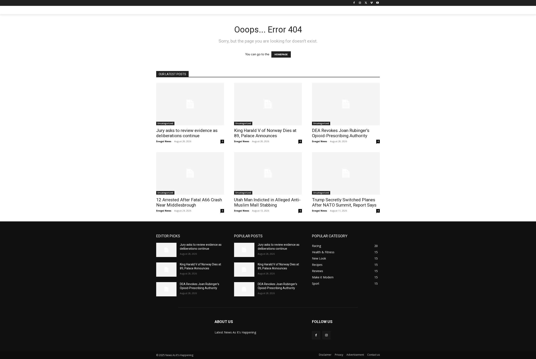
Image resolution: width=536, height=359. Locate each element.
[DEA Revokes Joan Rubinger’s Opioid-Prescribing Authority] (346, 104)
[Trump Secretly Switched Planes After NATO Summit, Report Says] (346, 173)
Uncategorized (165, 123)
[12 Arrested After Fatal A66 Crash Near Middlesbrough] (190, 173)
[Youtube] (377, 3)
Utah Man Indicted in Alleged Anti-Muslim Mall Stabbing (267, 202)
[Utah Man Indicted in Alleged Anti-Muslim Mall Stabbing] (268, 173)
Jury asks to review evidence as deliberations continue (187, 133)
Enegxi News (163, 141)
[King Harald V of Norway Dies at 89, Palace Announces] (268, 104)
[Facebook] (354, 3)
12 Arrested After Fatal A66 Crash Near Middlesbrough (189, 202)
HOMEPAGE (281, 54)
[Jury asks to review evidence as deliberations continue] (190, 104)
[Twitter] (365, 3)
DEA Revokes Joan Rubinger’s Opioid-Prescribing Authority (340, 133)
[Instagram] (360, 3)
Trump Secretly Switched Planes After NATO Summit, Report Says (344, 202)
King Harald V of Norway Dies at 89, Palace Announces (265, 133)
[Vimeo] (371, 3)
